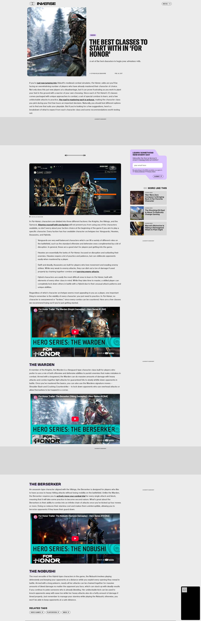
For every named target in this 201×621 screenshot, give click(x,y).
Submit (157, 176)
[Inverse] (46, 3)
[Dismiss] (197, 588)
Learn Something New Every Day (143, 153)
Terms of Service (140, 171)
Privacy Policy (151, 171)
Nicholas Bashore (99, 73)
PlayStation (52, 612)
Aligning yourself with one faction (53, 224)
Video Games (36, 612)
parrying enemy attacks (88, 271)
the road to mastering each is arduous (76, 99)
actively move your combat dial (71, 496)
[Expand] (183, 588)
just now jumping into (47, 83)
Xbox (65, 612)
